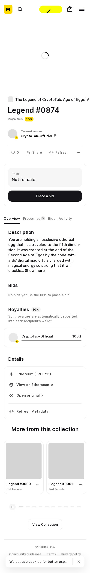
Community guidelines (25, 554)
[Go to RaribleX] (50, 9)
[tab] (12, 218)
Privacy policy (71, 554)
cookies (35, 561)
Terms (51, 554)
